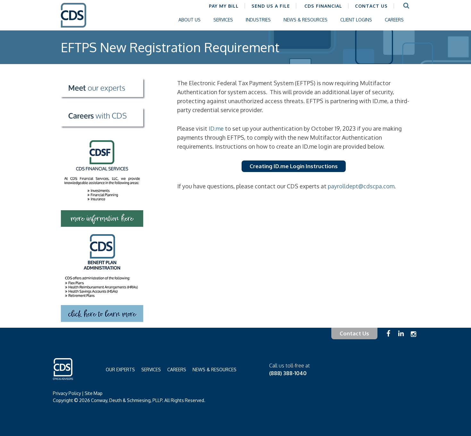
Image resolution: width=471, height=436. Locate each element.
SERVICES (151, 369)
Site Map (94, 393)
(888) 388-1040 (288, 373)
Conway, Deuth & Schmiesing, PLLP (78, 20)
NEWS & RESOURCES (214, 369)
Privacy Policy (67, 393)
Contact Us (354, 333)
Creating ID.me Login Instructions (294, 166)
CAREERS (176, 369)
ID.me (216, 128)
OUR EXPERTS (120, 369)
